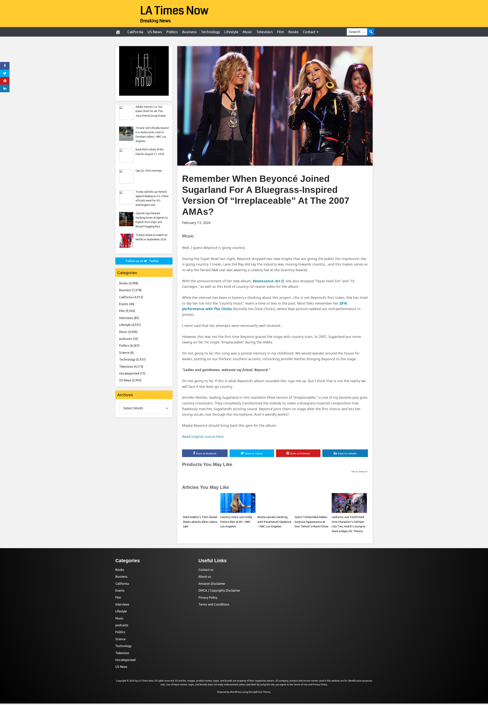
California (135, 32)
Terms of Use (301, 684)
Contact (309, 32)
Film (280, 32)
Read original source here (202, 436)
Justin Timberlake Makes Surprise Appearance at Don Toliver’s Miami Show (311, 521)
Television (264, 32)
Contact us (206, 569)
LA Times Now (174, 10)
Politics (172, 32)
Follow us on (142, 261)
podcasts (125, 338)
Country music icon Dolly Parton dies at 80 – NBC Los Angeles (236, 521)
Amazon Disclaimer (211, 583)
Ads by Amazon (359, 471)
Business (189, 32)
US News (154, 32)
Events (123, 304)
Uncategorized (129, 373)
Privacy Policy (207, 597)
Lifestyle (231, 32)
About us (204, 576)
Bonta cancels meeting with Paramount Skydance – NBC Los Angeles (274, 521)
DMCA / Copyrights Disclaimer (219, 590)
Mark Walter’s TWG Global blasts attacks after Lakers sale (200, 521)
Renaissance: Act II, (269, 281)
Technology (210, 32)
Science (124, 352)
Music (247, 32)
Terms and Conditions (213, 604)
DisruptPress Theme (259, 692)
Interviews (126, 318)
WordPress (236, 692)
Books (293, 32)
